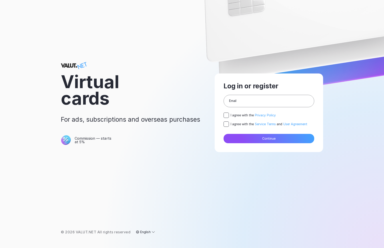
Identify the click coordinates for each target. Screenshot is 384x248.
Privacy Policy (265, 115)
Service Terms (265, 124)
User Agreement (295, 124)
